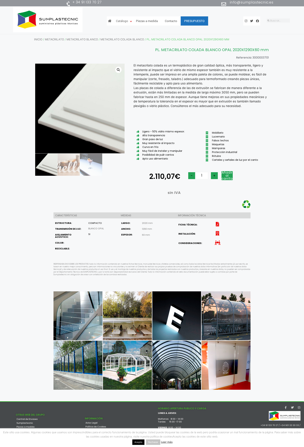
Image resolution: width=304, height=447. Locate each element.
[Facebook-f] (285, 407)
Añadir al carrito (227, 175)
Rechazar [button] (153, 442)
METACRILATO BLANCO (82, 39)
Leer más (167, 442)
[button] (118, 70)
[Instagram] (299, 407)
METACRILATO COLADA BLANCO (122, 39)
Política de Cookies (96, 427)
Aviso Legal (91, 423)
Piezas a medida (25, 427)
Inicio (38, 39)
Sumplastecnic (25, 423)
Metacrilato (54, 39)
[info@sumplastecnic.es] (223, 4)
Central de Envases (27, 419)
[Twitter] (292, 407)
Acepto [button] (138, 442)
